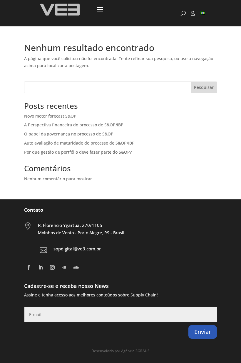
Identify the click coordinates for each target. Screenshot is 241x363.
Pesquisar (204, 87)
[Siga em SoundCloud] (76, 267)
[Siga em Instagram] (52, 267)
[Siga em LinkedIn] (40, 267)
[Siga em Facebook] (29, 267)
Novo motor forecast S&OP (50, 116)
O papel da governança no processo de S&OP (68, 134)
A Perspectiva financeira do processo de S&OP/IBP (73, 125)
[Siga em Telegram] (64, 267)
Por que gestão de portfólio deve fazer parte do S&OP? (78, 152)
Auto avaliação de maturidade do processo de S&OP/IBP (79, 143)
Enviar (202, 332)
